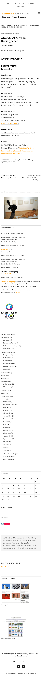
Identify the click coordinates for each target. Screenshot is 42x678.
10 (8, 489)
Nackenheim (7, 430)
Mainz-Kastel (7, 384)
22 (36, 492)
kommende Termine (9, 343)
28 (30, 496)
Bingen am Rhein (8, 404)
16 (2, 492)
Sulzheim (6, 444)
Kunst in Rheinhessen (14, 17)
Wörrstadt (6, 450)
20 (25, 492)
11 (13, 489)
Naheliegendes (6, 381)
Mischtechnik (7, 363)
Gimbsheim (7, 413)
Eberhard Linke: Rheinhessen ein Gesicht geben (31, 178)
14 (30, 489)
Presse (3, 393)
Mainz (5, 424)
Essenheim (7, 410)
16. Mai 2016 (15, 33)
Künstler (3, 378)
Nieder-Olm (7, 433)
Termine (18, 292)
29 (36, 496)
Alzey (5, 399)
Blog (8, 3)
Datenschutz (21, 6)
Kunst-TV (4, 376)
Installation (7, 358)
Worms (5, 447)
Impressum (31, 3)
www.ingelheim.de (9, 123)
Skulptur (6, 369)
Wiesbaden (7, 387)
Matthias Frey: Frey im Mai (9, 177)
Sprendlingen (7, 439)
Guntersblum (7, 416)
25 (14, 496)
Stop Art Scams (7, 567)
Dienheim (6, 407)
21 (30, 492)
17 (8, 492)
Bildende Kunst (21, 25)
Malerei (5, 360)
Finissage (6, 340)
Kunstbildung (7, 459)
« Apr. (3, 507)
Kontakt (21, 3)
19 (19, 492)
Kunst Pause (5, 250)
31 (8, 500)
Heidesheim (7, 419)
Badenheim (7, 402)
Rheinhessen (17, 27)
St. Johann (6, 441)
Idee (14, 3)
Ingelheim (5, 27)
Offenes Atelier (6, 390)
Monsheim (6, 427)
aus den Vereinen (6, 334)
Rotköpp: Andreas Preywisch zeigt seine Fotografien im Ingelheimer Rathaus (17, 151)
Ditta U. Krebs (8, 46)
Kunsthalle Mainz (7, 274)
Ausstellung (7, 25)
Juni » (9, 507)
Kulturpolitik (5, 373)
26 (19, 496)
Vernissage (7, 348)
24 (8, 496)
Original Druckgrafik (9, 366)
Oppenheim (7, 436)
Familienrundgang (8, 282)
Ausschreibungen (9, 456)
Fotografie (34, 25)
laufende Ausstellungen (11, 346)
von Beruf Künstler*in (8, 454)
